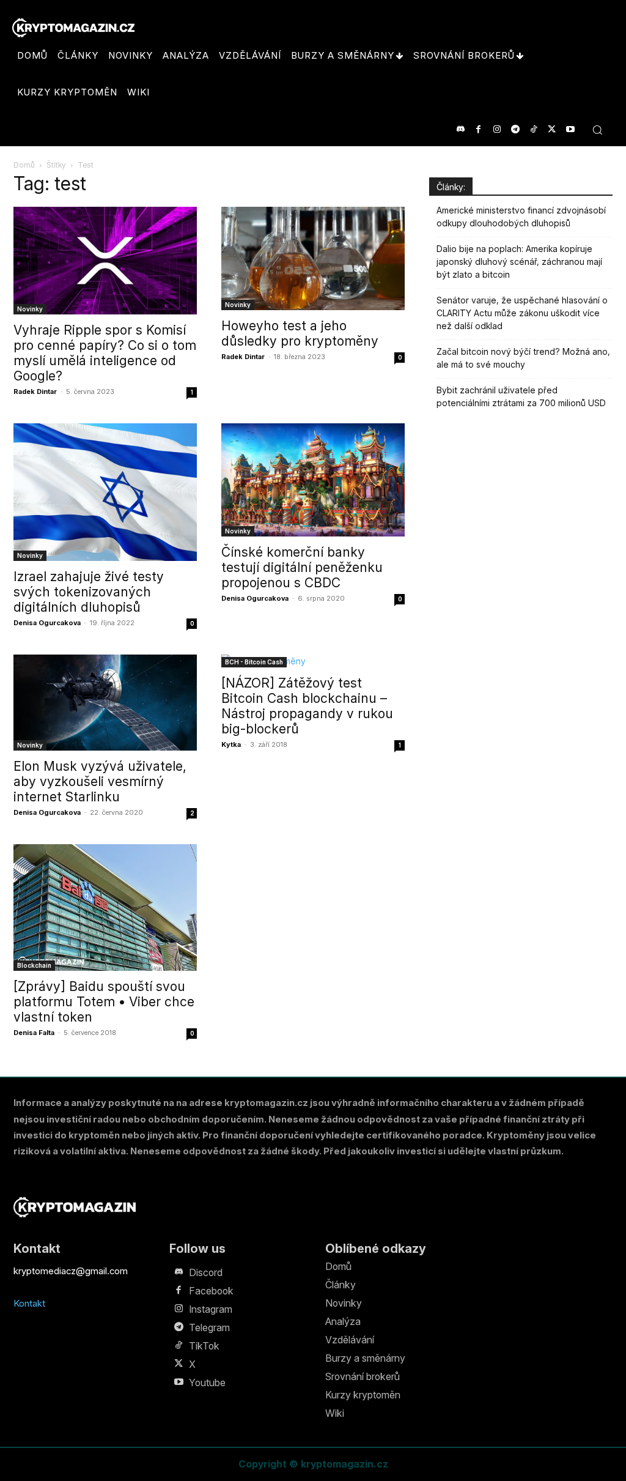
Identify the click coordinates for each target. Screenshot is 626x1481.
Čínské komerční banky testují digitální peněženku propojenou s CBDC (302, 567)
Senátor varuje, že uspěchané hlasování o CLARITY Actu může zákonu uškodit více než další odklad (522, 313)
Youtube (207, 1382)
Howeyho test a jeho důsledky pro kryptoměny (299, 333)
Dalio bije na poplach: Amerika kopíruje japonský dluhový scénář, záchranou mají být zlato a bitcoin (519, 261)
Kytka (231, 744)
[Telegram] (515, 129)
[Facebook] (478, 129)
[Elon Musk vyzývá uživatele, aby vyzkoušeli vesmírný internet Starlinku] (105, 703)
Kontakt (29, 1303)
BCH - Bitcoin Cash (254, 662)
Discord (206, 1272)
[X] (551, 129)
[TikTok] (533, 129)
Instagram (210, 1309)
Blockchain (34, 965)
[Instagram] (496, 129)
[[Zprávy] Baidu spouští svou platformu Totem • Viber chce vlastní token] (105, 907)
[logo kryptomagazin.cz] (73, 27)
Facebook (211, 1291)
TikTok (204, 1346)
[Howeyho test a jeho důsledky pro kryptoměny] (313, 258)
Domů (24, 164)
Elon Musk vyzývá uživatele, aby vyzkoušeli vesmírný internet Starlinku (99, 781)
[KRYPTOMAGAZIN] (74, 1207)
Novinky (30, 309)
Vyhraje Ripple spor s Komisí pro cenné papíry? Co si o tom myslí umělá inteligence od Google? (104, 353)
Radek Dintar (35, 391)
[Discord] (460, 129)
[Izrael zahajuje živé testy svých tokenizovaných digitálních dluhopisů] (105, 492)
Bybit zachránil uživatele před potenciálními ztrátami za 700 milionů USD (521, 396)
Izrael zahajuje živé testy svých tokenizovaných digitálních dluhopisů (88, 592)
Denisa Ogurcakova (47, 622)
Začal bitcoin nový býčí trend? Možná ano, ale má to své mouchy (523, 357)
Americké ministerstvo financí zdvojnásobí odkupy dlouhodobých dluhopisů (521, 216)
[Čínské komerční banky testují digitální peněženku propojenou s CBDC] (313, 480)
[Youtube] (570, 129)
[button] (597, 129)
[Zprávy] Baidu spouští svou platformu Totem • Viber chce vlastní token (103, 1002)
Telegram (209, 1327)
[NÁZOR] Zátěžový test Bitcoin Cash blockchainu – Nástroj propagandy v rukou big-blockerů (307, 706)
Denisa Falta (33, 1032)
